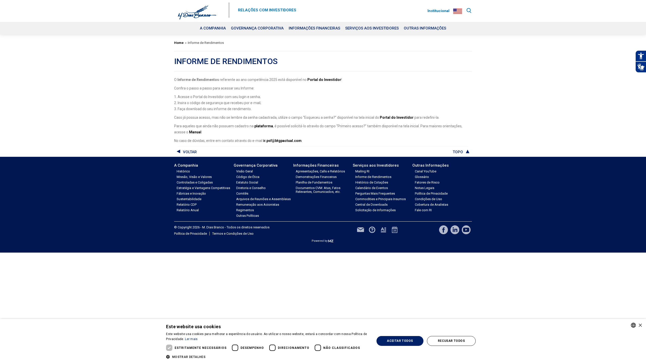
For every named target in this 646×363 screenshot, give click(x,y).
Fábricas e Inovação (191, 193)
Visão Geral (244, 171)
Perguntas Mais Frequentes (375, 193)
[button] (267, 356)
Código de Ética (247, 177)
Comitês (242, 193)
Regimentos (245, 210)
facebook (443, 229)
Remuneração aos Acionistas (257, 204)
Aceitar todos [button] (400, 341)
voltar (190, 152)
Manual (195, 132)
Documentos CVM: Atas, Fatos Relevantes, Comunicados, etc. (318, 190)
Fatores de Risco (427, 182)
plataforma (263, 126)
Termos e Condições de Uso (233, 233)
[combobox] (633, 325)
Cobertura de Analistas (431, 204)
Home (179, 43)
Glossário (422, 177)
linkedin (454, 229)
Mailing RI (362, 171)
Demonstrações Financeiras (316, 177)
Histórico (183, 171)
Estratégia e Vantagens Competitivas (203, 188)
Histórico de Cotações (371, 182)
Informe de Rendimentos (373, 177)
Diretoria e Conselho (251, 188)
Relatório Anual (188, 210)
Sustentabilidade (189, 199)
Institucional (438, 11)
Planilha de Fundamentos (314, 182)
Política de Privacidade (431, 193)
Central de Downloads (371, 204)
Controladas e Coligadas (195, 182)
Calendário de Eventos (371, 188)
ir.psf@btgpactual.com (282, 141)
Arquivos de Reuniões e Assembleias (263, 199)
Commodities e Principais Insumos (380, 199)
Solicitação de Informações (375, 210)
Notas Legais (424, 188)
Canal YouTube (425, 171)
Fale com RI (423, 210)
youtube (466, 229)
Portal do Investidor (324, 80)
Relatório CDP (187, 204)
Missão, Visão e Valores (194, 177)
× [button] (640, 325)
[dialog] (323, 341)
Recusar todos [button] (451, 341)
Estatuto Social (247, 182)
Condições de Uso (428, 199)
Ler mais (191, 339)
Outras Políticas (247, 216)
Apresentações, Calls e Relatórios (320, 171)
